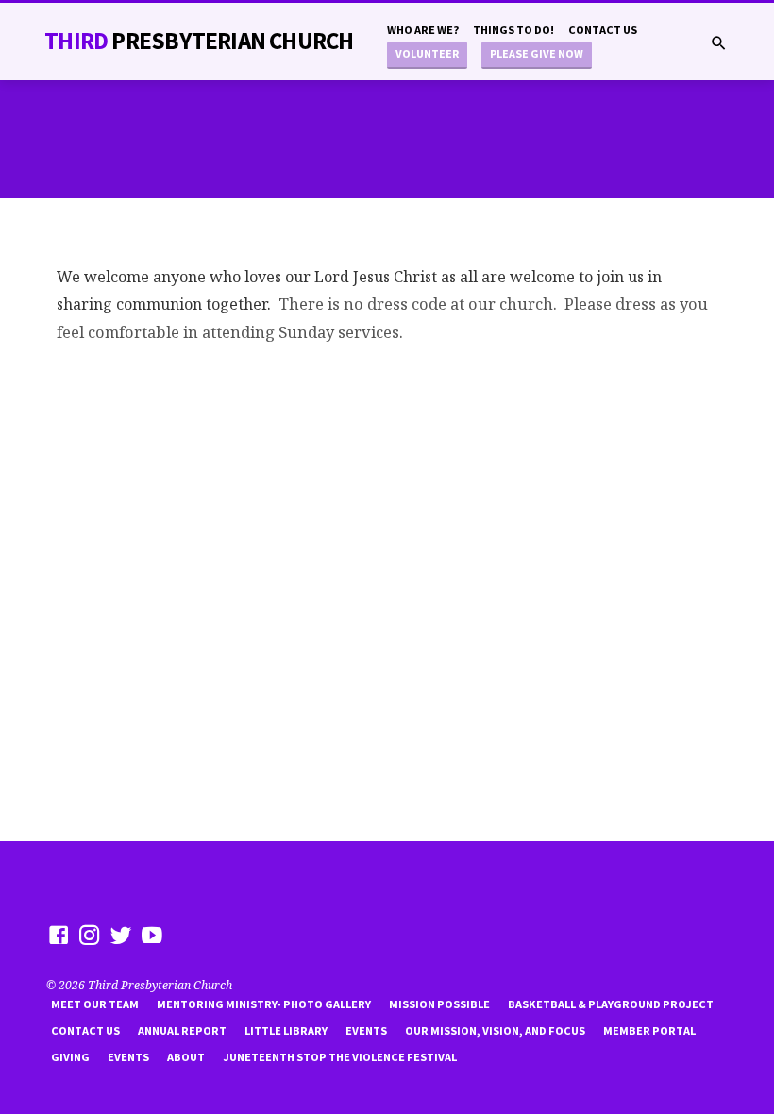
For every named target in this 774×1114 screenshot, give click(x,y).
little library (286, 1030)
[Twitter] (121, 935)
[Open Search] (719, 43)
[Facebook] (58, 935)
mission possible (439, 1004)
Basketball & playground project (611, 1004)
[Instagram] (89, 935)
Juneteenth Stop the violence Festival (340, 1057)
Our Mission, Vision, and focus (495, 1030)
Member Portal (649, 1030)
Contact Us (602, 30)
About (186, 1057)
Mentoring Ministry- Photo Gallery (264, 1004)
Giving (70, 1057)
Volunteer (427, 53)
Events (366, 1030)
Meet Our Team (95, 1004)
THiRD (198, 40)
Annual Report (182, 1030)
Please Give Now (536, 53)
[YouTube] (152, 935)
